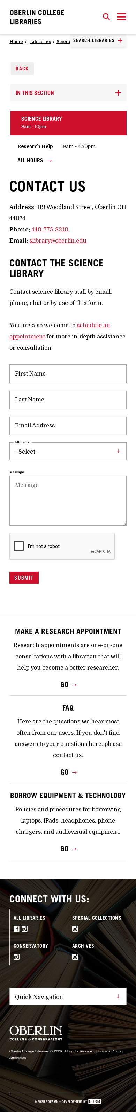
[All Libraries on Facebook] (18, 929)
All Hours (31, 160)
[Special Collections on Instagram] (76, 929)
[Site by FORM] (68, 1102)
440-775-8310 (49, 229)
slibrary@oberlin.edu (57, 241)
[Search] (106, 16)
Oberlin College (37, 17)
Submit (23, 578)
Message (16, 472)
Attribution (17, 1057)
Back (22, 68)
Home (16, 41)
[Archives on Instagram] (76, 957)
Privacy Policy (109, 1051)
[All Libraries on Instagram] (26, 929)
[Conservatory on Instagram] (18, 957)
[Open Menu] (121, 16)
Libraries (40, 41)
